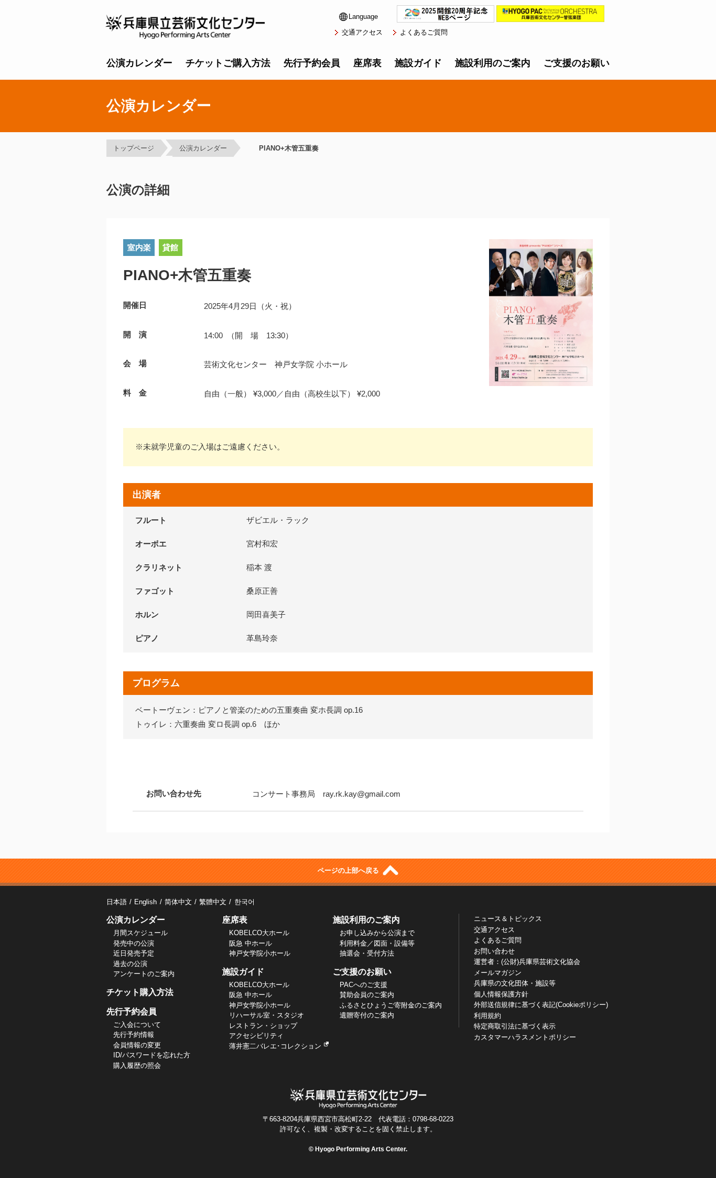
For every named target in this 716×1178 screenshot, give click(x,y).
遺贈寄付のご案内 (367, 1015)
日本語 (116, 902)
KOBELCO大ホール (259, 933)
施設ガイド (418, 63)
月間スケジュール (140, 933)
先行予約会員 (312, 63)
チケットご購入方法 (228, 63)
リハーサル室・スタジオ (266, 1015)
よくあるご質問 (424, 32)
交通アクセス (362, 32)
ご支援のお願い (577, 63)
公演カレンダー (139, 63)
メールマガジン (498, 973)
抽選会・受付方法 (367, 953)
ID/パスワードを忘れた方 (151, 1055)
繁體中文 (212, 902)
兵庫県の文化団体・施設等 (515, 983)
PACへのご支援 (363, 985)
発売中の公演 (133, 943)
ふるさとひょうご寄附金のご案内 (391, 1005)
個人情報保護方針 (501, 994)
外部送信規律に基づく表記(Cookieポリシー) (541, 1005)
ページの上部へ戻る (349, 870)
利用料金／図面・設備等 (377, 943)
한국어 (244, 902)
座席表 (367, 63)
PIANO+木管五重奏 (285, 148)
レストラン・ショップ (263, 1026)
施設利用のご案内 (492, 63)
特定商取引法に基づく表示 (515, 1026)
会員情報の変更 (137, 1045)
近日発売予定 (133, 953)
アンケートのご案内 (144, 974)
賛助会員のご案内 (367, 995)
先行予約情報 (133, 1034)
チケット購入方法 (139, 992)
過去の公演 (130, 964)
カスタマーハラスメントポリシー (525, 1037)
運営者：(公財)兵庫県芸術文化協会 (527, 962)
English (145, 902)
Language (363, 16)
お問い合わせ (494, 951)
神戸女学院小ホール (259, 953)
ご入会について (137, 1025)
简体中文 (178, 902)
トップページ (133, 148)
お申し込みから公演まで (377, 933)
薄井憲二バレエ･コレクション (275, 1046)
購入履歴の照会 (137, 1065)
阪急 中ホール (250, 943)
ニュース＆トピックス (508, 919)
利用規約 (487, 1016)
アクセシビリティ (256, 1036)
